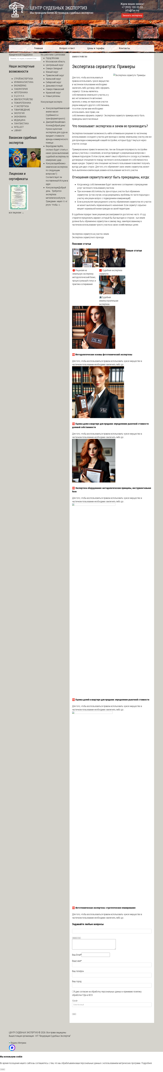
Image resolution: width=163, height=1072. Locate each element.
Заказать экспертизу (132, 15)
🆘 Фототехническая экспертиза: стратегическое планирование (103, 907)
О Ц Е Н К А (19, 96)
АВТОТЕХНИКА (21, 92)
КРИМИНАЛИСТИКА (23, 82)
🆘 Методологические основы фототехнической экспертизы (102, 354)
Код (79, 937)
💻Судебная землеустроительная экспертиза (108, 301)
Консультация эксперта (51, 101)
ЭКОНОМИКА (20, 116)
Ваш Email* (77, 954)
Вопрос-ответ (67, 48)
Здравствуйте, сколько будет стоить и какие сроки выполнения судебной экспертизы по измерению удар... (57, 153)
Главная (38, 48)
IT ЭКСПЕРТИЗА (21, 106)
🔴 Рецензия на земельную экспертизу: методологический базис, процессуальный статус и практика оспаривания (84, 277)
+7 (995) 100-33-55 (132, 7)
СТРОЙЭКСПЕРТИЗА (23, 78)
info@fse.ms (132, 10)
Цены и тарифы (95, 48)
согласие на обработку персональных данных (101, 991)
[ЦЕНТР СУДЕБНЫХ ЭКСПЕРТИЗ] (16, 16)
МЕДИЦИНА (19, 120)
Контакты (124, 48)
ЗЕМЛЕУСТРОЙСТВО (79, 57)
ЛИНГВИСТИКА (21, 123)
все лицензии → (16, 212)
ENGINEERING (20, 85)
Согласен (2, 1069)
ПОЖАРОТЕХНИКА (22, 102)
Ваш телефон (78, 971)
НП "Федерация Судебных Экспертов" (53, 1036)
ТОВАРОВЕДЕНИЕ (22, 109)
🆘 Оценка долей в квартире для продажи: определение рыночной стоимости (110, 699)
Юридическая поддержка (20, 54)
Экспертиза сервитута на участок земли (90, 234)
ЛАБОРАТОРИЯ (21, 89)
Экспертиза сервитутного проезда (88, 237)
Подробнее (146, 1063)
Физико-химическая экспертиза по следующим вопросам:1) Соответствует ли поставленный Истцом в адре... (57, 173)
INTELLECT (19, 127)
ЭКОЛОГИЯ (19, 113)
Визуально (75, 937)
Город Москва (52, 58)
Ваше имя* (77, 961)
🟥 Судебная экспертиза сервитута (110, 272)
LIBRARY (18, 130)
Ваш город (77, 981)
